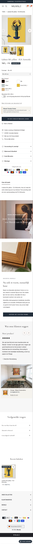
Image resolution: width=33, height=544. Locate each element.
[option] (16, 30)
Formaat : (7, 70)
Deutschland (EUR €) (16, 526)
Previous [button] (3, 31)
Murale (19, 530)
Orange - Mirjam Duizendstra (18, 390)
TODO (3, 11)
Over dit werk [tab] (6, 182)
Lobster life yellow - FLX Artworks (8, 481)
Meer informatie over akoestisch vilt (12, 103)
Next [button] (30, 31)
